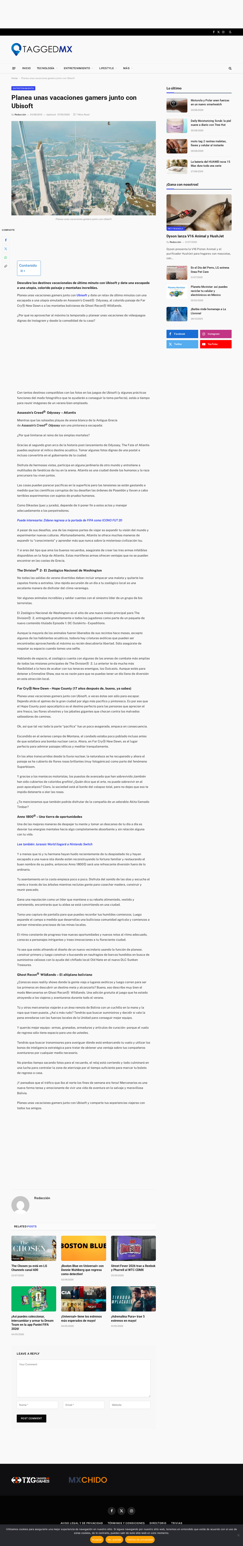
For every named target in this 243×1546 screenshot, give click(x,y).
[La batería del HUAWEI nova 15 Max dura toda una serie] (176, 167)
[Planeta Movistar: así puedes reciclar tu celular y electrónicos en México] (176, 292)
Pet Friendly (175, 229)
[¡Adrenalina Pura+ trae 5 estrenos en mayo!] (133, 1298)
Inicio (26, 68)
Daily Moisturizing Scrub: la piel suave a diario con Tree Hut (211, 123)
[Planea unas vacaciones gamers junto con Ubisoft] (83, 168)
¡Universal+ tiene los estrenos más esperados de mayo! (81, 1318)
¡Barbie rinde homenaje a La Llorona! (208, 311)
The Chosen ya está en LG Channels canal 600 (29, 1268)
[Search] (230, 68)
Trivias (176, 1523)
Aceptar (97, 1539)
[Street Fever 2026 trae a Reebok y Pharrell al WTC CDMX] (133, 1248)
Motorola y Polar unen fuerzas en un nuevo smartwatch (210, 102)
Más (126, 68)
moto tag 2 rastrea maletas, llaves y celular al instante (208, 143)
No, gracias (114, 1539)
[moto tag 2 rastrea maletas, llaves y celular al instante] (176, 146)
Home (14, 78)
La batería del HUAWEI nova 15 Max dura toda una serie (210, 163)
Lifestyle (106, 68)
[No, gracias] (238, 1535)
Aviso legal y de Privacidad (82, 1523)
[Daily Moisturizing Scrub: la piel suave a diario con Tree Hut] (176, 126)
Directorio (158, 1523)
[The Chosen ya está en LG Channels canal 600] (33, 1248)
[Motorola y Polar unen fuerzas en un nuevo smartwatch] (176, 105)
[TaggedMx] (41, 49)
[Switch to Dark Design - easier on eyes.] (230, 32)
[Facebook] (5, 239)
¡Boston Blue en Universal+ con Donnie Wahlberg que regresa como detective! (82, 1270)
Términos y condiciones (126, 1523)
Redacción (20, 114)
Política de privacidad (140, 1539)
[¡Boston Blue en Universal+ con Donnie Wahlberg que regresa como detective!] (83, 1248)
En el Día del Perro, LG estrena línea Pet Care (210, 269)
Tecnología (45, 68)
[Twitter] (5, 248)
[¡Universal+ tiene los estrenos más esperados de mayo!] (83, 1298)
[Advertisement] (121, 14)
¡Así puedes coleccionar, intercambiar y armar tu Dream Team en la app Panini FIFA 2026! (32, 1323)
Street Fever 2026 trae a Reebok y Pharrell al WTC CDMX (133, 1268)
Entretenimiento (77, 68)
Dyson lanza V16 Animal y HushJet (195, 236)
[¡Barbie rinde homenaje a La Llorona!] (176, 314)
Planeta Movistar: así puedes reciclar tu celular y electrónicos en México (209, 291)
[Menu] (14, 68)
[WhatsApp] (5, 257)
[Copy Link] (5, 266)
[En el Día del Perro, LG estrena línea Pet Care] (176, 272)
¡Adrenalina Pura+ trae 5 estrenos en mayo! (128, 1318)
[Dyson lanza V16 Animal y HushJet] (199, 212)
